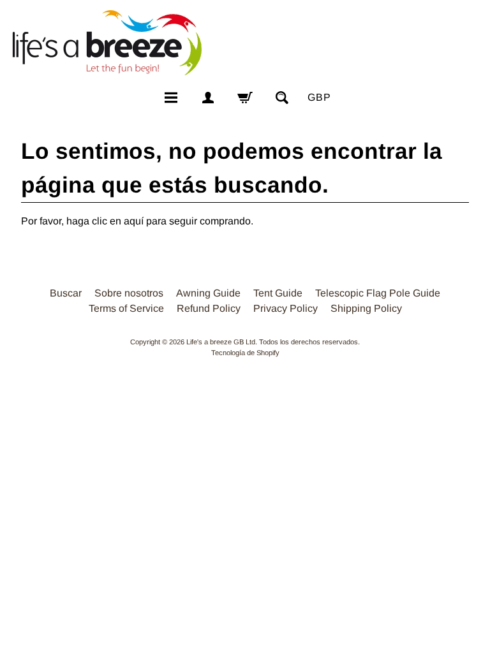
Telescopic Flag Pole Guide (377, 293)
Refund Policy (209, 308)
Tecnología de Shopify (245, 352)
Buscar (66, 293)
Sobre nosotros (128, 293)
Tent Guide (277, 293)
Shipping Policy (366, 308)
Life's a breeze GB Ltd (220, 342)
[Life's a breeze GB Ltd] (106, 42)
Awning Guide (208, 293)
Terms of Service (126, 308)
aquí (134, 221)
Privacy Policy (285, 308)
